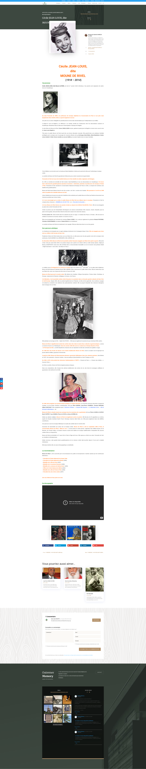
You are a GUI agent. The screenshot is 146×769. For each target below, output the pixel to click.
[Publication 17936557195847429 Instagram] (48, 718)
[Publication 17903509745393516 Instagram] (57, 709)
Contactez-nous (94, 3)
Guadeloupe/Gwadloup (55, 12)
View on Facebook (77, 711)
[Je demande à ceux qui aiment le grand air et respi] (67, 718)
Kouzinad (63, 3)
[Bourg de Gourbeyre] (48, 699)
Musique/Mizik (46, 14)
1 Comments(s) (91, 51)
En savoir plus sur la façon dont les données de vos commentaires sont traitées (78, 655)
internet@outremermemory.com (89, 14)
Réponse (96, 620)
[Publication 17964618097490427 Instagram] (67, 709)
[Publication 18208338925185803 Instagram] (57, 718)
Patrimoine (74, 3)
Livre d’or (100, 3)
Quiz (79, 3)
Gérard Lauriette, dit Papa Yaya (71, 581)
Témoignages (83, 3)
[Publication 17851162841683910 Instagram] (48, 709)
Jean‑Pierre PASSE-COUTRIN (48, 581)
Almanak (89, 3)
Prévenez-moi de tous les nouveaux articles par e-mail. (57, 646)
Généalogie (58, 3)
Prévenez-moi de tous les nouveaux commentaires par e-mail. (87, 643)
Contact (99, 672)
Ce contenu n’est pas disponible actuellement (84, 720)
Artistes (45, 12)
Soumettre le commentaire (89, 649)
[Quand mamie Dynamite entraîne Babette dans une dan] (67, 699)
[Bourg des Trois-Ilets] (57, 699)
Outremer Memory (80, 695)
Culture (69, 3)
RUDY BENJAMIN (90, 593)
